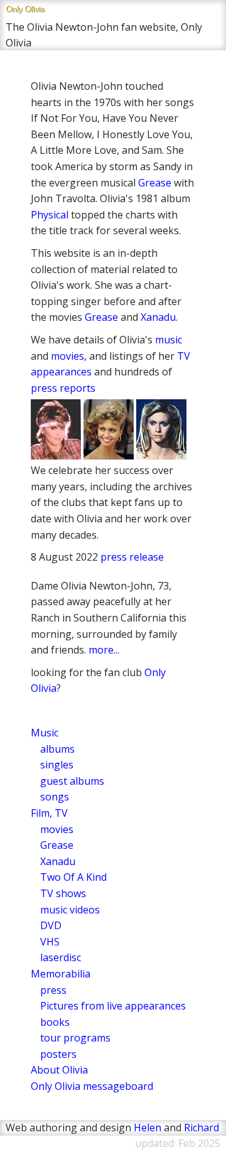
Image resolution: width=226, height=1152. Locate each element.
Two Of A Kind (73, 877)
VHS (50, 942)
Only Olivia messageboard (92, 1086)
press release (132, 557)
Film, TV (49, 813)
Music (44, 733)
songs (54, 797)
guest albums (72, 781)
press (53, 990)
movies (67, 356)
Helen (147, 1127)
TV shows (63, 893)
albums (57, 749)
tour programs (75, 1038)
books (55, 1022)
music (168, 340)
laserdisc (60, 957)
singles (56, 765)
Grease (154, 183)
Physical (49, 215)
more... (104, 650)
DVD (51, 925)
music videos (70, 910)
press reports (63, 388)
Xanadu (158, 317)
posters (58, 1054)
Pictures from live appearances (113, 1006)
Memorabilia (60, 974)
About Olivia (59, 1070)
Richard (201, 1127)
